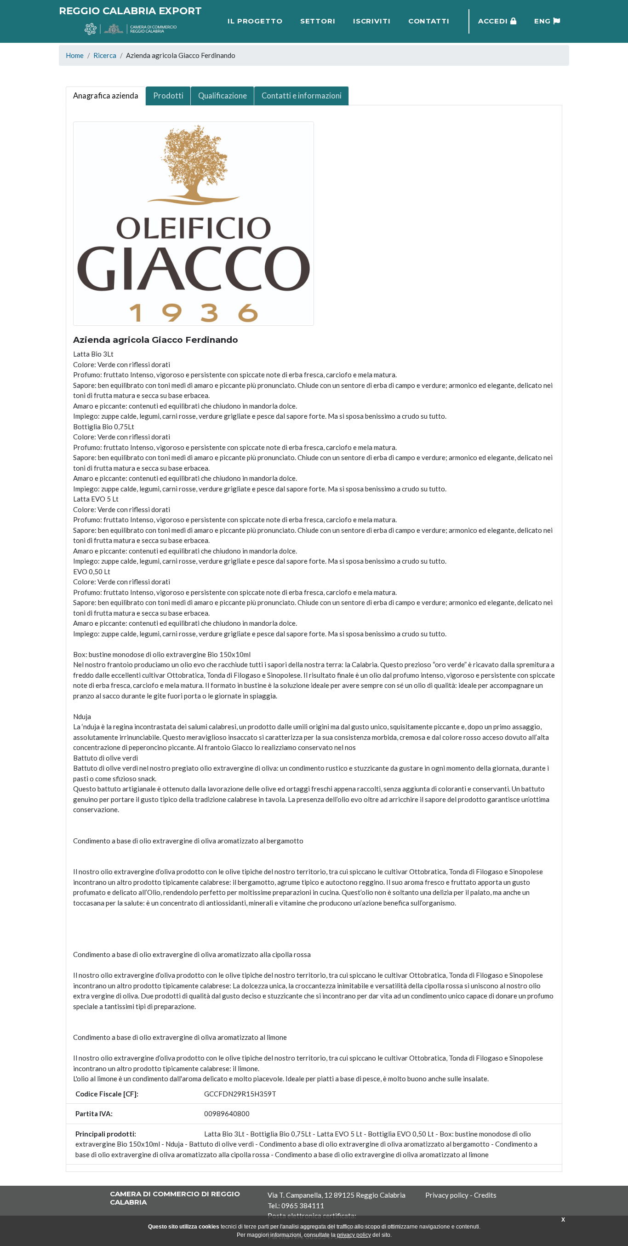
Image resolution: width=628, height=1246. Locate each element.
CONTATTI (429, 21)
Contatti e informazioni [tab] (302, 95)
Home (75, 55)
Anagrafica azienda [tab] (105, 95)
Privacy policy (446, 1195)
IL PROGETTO (255, 21)
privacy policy (354, 1235)
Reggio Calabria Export (130, 11)
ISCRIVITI (372, 21)
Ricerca (104, 55)
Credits (485, 1195)
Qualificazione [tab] (222, 95)
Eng (544, 21)
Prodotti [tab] (168, 95)
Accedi (494, 21)
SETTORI (318, 21)
